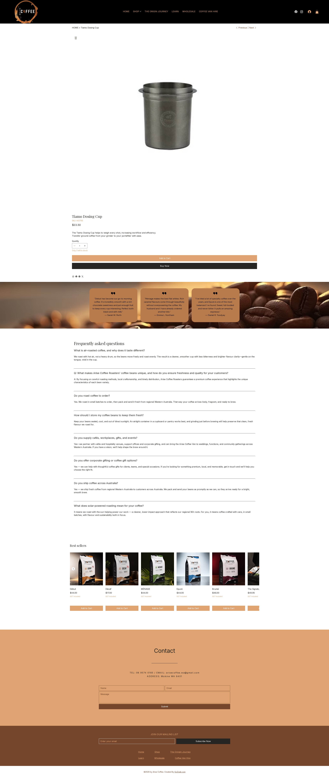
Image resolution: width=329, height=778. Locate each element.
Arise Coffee (158, 772)
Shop (157, 752)
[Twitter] (82, 276)
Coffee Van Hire (182, 758)
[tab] (164, 435)
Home (141, 752)
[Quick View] (86, 568)
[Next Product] (255, 568)
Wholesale (159, 758)
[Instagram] (301, 12)
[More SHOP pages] (140, 11)
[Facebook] (296, 12)
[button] (317, 12)
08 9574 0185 (144, 672)
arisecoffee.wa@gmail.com (182, 672)
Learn (141, 758)
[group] (164, 581)
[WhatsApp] (73, 276)
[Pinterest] (79, 276)
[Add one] (84, 245)
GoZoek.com (180, 772)
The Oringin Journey (180, 752)
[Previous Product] (73, 568)
